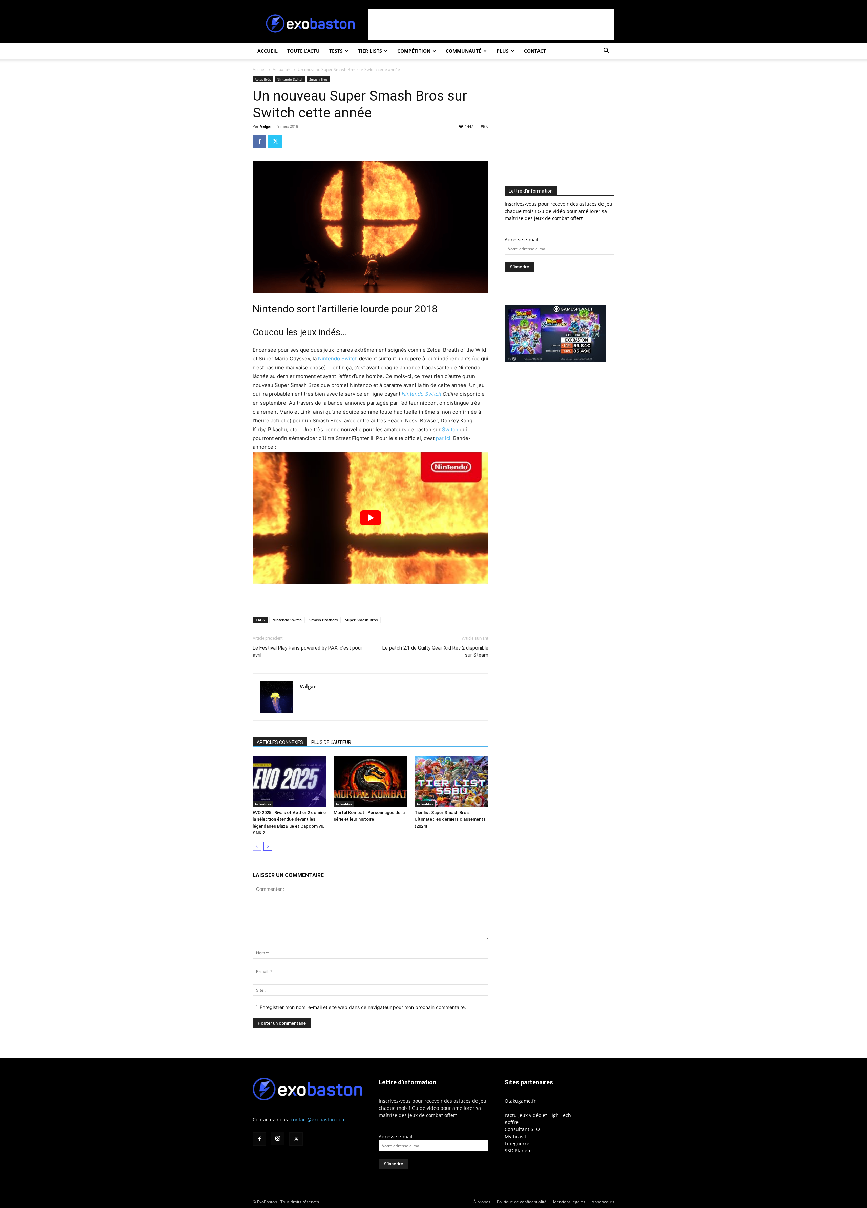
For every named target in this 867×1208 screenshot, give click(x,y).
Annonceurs (603, 1202)
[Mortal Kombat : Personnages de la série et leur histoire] (370, 781)
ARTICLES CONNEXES (280, 742)
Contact (535, 51)
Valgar (266, 126)
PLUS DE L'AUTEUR (331, 742)
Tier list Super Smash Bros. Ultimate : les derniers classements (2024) (450, 819)
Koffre (512, 1122)
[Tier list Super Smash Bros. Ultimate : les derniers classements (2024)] (451, 781)
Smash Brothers (323, 619)
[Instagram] (277, 1138)
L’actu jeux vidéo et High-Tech (538, 1115)
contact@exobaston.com (318, 1119)
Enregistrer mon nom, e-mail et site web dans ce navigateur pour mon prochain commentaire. (363, 1007)
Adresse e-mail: (522, 239)
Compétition (413, 51)
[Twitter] (275, 141)
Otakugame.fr (520, 1101)
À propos (481, 1202)
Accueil (267, 51)
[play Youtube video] (370, 518)
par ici (442, 438)
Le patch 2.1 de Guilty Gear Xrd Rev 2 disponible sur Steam (435, 651)
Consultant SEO (522, 1129)
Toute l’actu (303, 51)
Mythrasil (515, 1136)
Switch (450, 429)
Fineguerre (517, 1143)
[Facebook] (259, 141)
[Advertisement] (491, 24)
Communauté (463, 51)
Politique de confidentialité (522, 1202)
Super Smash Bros (361, 619)
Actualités (282, 69)
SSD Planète (518, 1150)
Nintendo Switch (290, 79)
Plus (502, 51)
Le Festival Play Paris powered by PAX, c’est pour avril (307, 651)
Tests (336, 51)
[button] (606, 51)
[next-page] (267, 846)
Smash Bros (318, 79)
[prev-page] (257, 846)
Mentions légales (569, 1202)
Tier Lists (370, 51)
